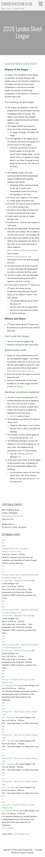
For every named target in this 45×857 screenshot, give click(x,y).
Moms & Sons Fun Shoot (11, 551)
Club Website (18, 386)
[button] (41, 3)
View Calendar (7, 828)
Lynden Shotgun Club (16, 4)
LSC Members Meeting (11, 685)
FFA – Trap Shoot (8, 717)
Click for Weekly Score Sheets (21, 64)
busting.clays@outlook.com (19, 256)
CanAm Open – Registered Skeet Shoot (17, 581)
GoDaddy (30, 852)
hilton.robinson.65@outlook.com (21, 250)
